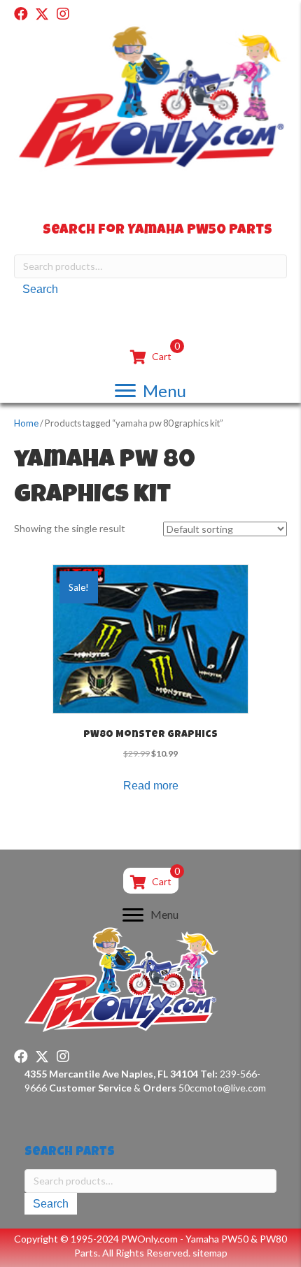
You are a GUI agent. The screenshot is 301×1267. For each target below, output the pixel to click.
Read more (150, 786)
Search (40, 289)
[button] (21, 14)
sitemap (209, 1253)
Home (26, 423)
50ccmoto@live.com (222, 1088)
